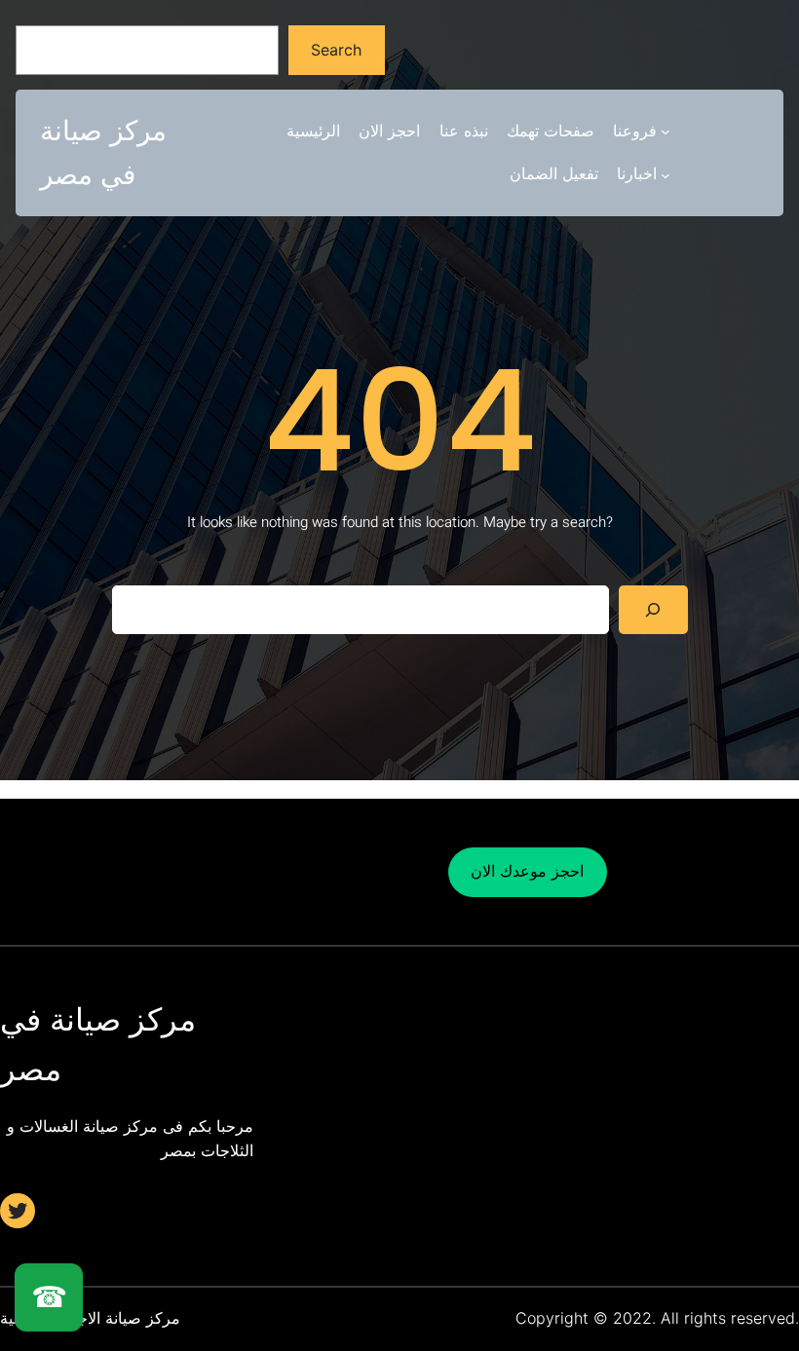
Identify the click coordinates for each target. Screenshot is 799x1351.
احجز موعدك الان (527, 871)
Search (336, 49)
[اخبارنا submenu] (665, 174)
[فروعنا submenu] (665, 131)
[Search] (653, 609)
